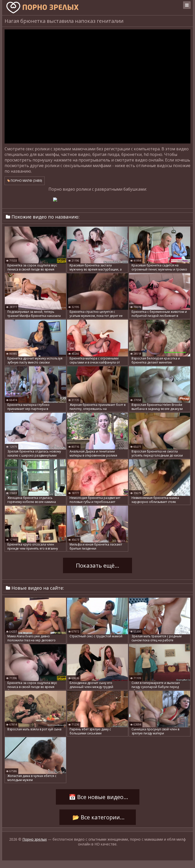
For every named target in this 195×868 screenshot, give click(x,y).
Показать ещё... (97, 565)
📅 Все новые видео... (97, 797)
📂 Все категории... (97, 817)
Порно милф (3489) (26, 180)
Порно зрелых (34, 839)
